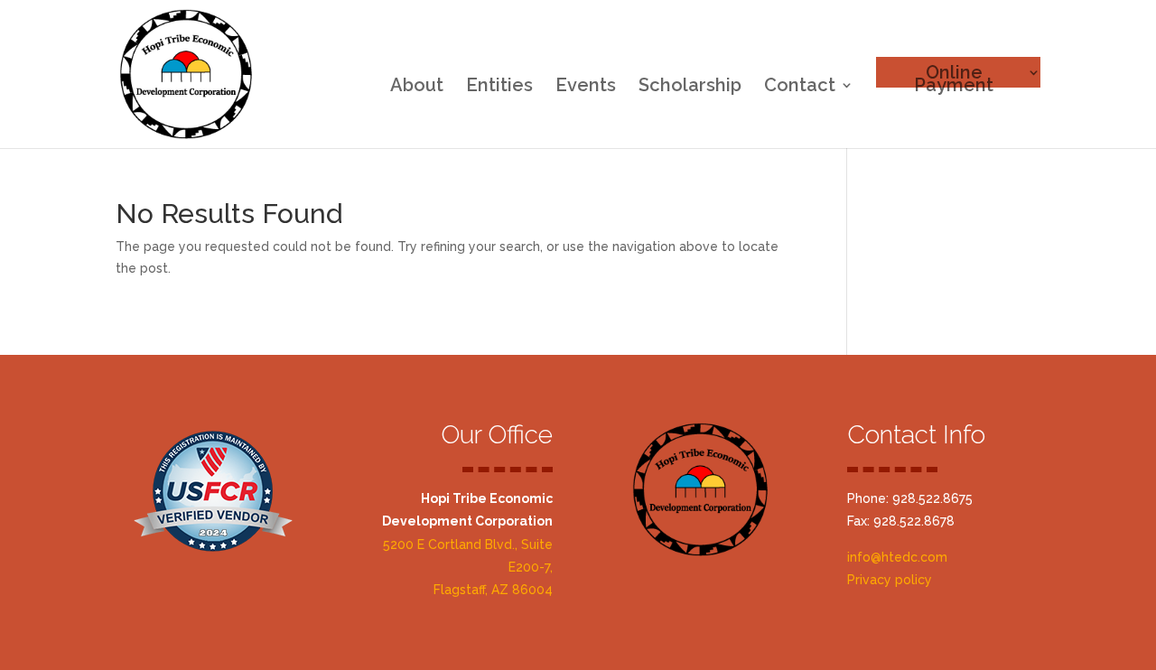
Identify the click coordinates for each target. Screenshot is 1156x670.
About (416, 87)
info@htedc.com (897, 557)
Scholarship (690, 87)
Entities (499, 87)
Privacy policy (889, 579)
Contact (799, 87)
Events (585, 87)
